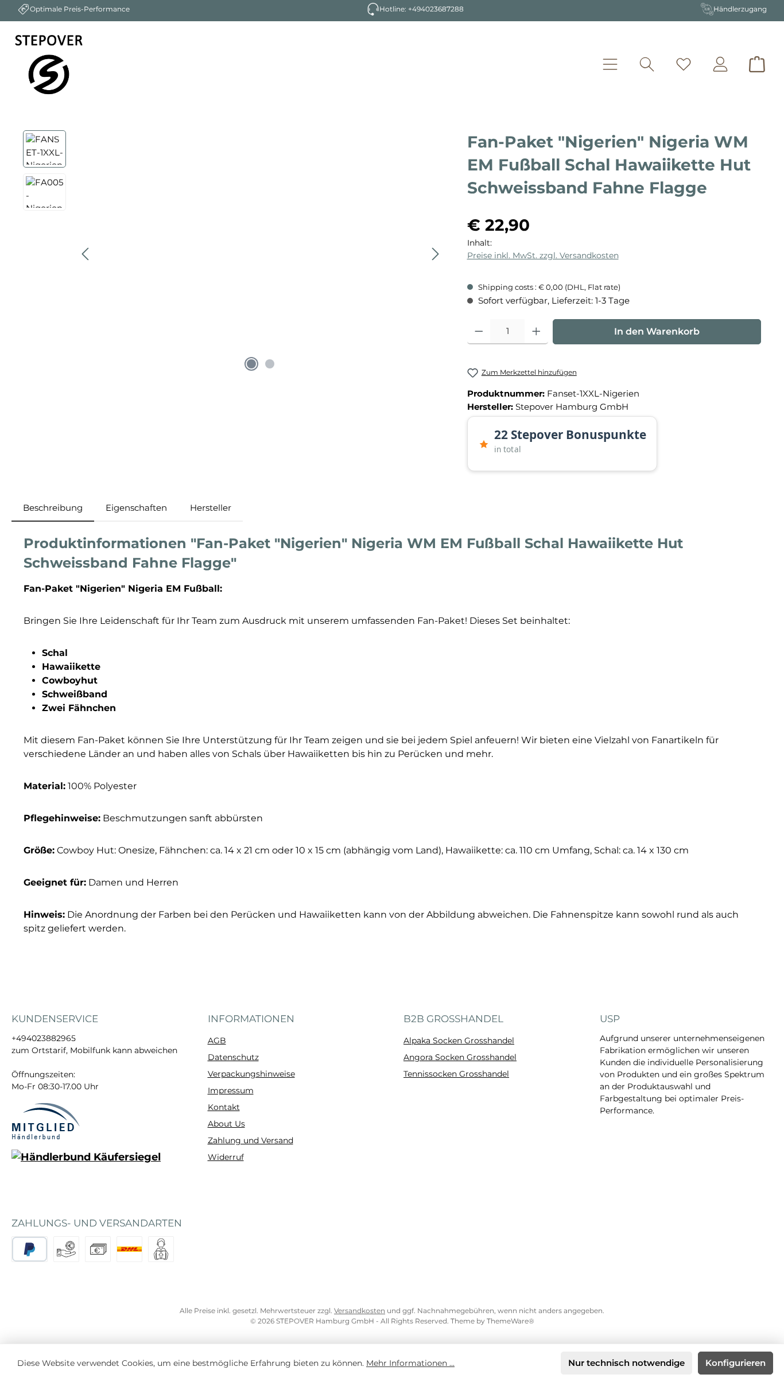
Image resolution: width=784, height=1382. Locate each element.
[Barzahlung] (98, 1249)
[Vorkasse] (66, 1249)
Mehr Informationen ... (410, 1363)
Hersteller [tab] (210, 507)
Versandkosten (359, 1310)
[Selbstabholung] (161, 1249)
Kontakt (224, 1107)
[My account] (720, 64)
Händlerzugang (740, 9)
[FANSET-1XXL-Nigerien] (260, 253)
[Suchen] (646, 64)
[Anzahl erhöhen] (536, 331)
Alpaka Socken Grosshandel (458, 1040)
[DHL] (129, 1249)
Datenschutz (233, 1057)
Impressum (231, 1090)
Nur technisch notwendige (626, 1362)
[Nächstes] (435, 254)
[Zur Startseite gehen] (48, 64)
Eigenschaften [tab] (136, 507)
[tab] (52, 508)
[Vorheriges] (86, 254)
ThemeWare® (510, 1321)
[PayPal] (29, 1249)
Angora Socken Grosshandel (460, 1057)
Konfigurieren (735, 1362)
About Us (226, 1124)
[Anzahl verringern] (479, 331)
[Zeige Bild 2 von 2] (269, 363)
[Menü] (610, 64)
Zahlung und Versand (250, 1140)
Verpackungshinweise (251, 1074)
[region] (233, 253)
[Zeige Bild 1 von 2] (251, 363)
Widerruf (226, 1157)
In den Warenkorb (657, 331)
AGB (217, 1040)
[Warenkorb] (757, 64)
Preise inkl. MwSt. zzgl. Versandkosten (543, 255)
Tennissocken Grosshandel (456, 1074)
